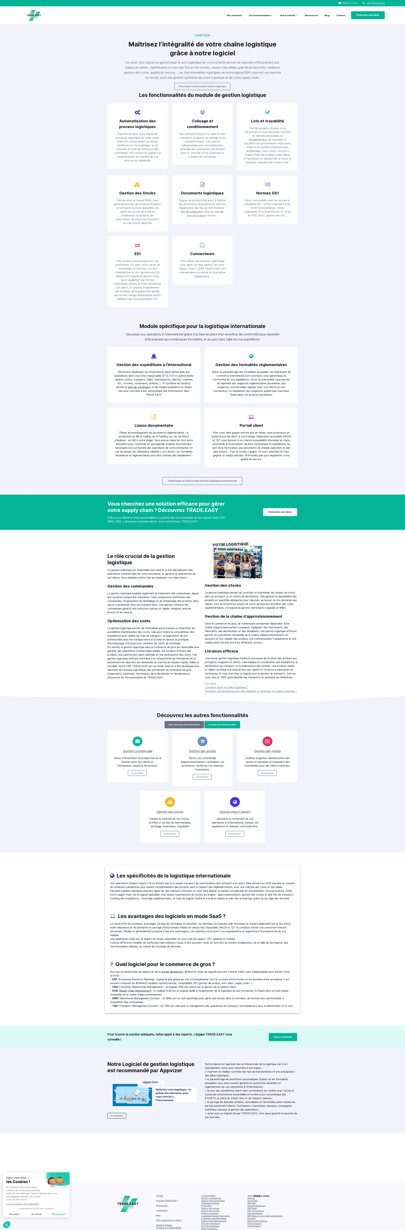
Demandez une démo (280, 512)
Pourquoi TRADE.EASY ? (167, 1200)
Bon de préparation (210, 1226)
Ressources (311, 15)
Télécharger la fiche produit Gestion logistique (202, 86)
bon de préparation (192, 211)
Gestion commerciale (137, 751)
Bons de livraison (209, 1228)
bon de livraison (196, 215)
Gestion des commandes (213, 1201)
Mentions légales (164, 1225)
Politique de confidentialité (168, 1228)
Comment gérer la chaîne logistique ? (226, 687)
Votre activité (287, 15)
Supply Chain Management (135, 990)
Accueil (159, 1196)
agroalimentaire (258, 139)
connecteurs (201, 276)
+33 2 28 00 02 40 (375, 3)
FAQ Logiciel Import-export (169, 1220)
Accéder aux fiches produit (222, 724)
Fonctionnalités (208, 1196)
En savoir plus (137, 773)
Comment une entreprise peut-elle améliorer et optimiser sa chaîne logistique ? (251, 691)
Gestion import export (235, 812)
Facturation (206, 1206)
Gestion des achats (202, 751)
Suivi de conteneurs (210, 1223)
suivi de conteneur (139, 387)
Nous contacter (283, 1037)
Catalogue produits (210, 1203)
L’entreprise (162, 1210)
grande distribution (172, 971)
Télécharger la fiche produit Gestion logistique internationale (202, 481)
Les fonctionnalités (259, 15)
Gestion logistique (209, 1213)
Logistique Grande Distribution (215, 1216)
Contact (340, 15)
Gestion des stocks (170, 812)
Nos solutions (234, 15)
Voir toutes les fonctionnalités (184, 724)
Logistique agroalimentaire (214, 1218)
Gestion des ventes (267, 751)
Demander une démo (367, 15)
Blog (327, 15)
